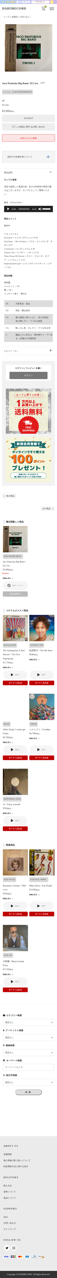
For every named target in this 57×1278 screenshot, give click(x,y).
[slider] (46, 208)
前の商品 (10, 496)
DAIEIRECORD (14, 8)
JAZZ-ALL (24, 17)
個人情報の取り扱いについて (16, 1160)
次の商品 (46, 508)
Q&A (5, 1217)
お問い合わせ (9, 1223)
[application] (28, 209)
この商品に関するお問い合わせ (30, 127)
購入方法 (7, 1185)
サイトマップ (9, 1229)
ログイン (28, 375)
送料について (9, 1191)
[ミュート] (39, 209)
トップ (6, 17)
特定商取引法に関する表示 (15, 1166)
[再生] (8, 209)
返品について (9, 1198)
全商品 (15, 17)
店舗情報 (7, 1154)
